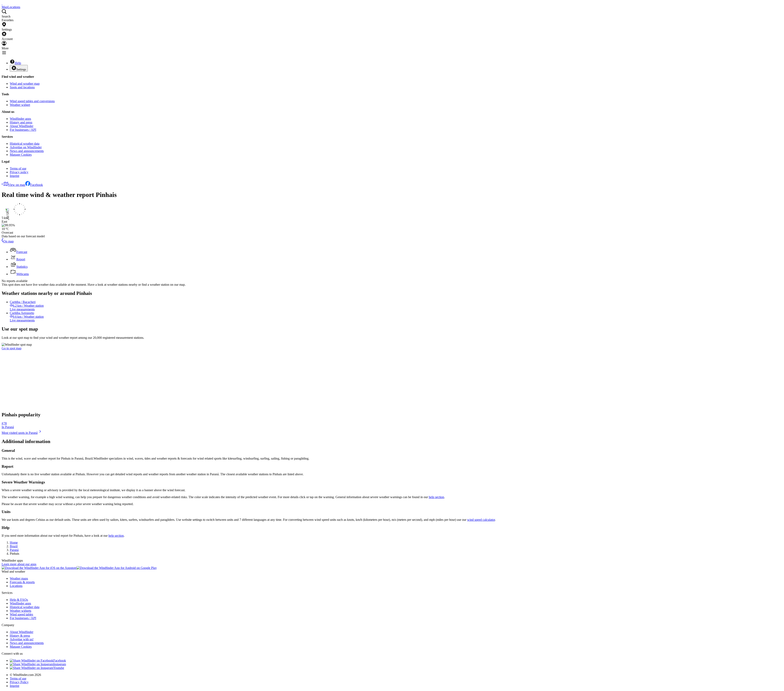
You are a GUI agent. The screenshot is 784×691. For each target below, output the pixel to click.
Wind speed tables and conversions (32, 101)
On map (8, 241)
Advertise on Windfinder (26, 147)
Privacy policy (19, 172)
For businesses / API (23, 129)
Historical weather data (24, 143)
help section (436, 497)
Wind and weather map (25, 83)
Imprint (14, 176)
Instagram (59, 664)
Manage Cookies (21, 154)
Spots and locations (22, 87)
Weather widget (20, 105)
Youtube (58, 668)
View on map (16, 185)
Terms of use (18, 168)
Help (18, 63)
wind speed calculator (481, 519)
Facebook (36, 185)
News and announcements (27, 151)
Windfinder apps (20, 118)
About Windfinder (21, 126)
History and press (21, 122)
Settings (21, 69)
